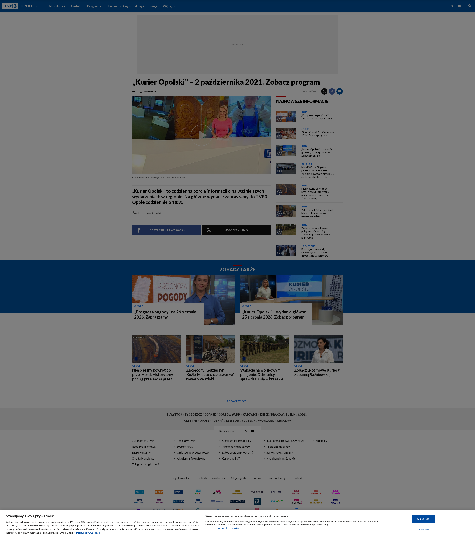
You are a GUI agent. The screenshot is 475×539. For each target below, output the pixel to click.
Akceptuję (423, 518)
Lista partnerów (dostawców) (222, 528)
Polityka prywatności (88, 532)
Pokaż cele (423, 529)
